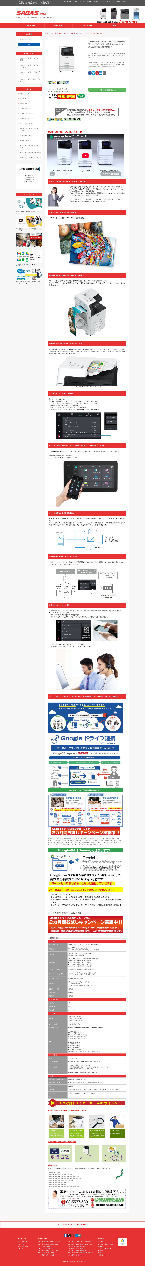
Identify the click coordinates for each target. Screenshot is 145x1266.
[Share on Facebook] (90, 73)
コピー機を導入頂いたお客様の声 (47, 1255)
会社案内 (89, 1)
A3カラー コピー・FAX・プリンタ (30, 73)
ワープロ (114, 25)
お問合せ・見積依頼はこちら (107, 90)
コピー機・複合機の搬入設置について (49, 1244)
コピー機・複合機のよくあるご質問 (30, 147)
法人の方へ (24, 103)
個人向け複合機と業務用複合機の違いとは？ (81, 1244)
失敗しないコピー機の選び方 (46, 1253)
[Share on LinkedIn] (100, 73)
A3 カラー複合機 (69, 33)
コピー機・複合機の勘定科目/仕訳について (80, 1253)
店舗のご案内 (24, 141)
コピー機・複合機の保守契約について (49, 1242)
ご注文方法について (27, 109)
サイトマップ (125, 1)
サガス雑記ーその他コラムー (76, 1255)
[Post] (69, 1235)
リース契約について (26, 124)
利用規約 (100, 1250)
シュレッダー (58, 25)
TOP (46, 33)
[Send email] (104, 73)
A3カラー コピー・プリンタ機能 (30, 59)
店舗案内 (100, 1246)
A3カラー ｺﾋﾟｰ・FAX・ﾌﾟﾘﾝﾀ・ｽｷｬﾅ (30, 80)
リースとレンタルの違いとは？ (47, 1248)
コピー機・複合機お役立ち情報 (30, 153)
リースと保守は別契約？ (45, 1246)
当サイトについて (81, 1)
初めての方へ (24, 93)
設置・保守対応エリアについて (30, 158)
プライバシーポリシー (104, 1248)
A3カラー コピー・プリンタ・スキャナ (29, 66)
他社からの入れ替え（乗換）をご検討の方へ (30, 130)
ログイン (103, 1)
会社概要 (100, 1242)
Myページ (109, 1)
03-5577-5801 (80, 1224)
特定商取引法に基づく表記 (106, 1244)
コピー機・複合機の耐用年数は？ (77, 1250)
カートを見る (116, 1)
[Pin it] (97, 73)
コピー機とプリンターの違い (76, 1248)
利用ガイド (72, 1)
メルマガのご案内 (26, 136)
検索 (29, 44)
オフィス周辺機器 (86, 25)
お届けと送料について (27, 119)
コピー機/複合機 (30, 25)
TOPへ (66, 1)
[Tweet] (93, 73)
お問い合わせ (96, 1)
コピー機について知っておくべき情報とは (80, 1242)
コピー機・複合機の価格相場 (76, 1246)
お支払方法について (27, 114)
